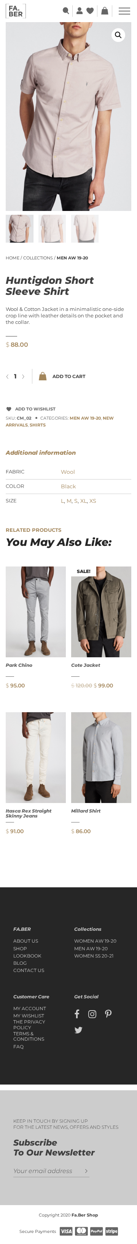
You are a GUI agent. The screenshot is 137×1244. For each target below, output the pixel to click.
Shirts (38, 425)
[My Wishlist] (90, 11)
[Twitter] (78, 1030)
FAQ (18, 1046)
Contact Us (28, 970)
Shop (20, 948)
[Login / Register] (79, 11)
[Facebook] (77, 1014)
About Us (25, 941)
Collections (38, 258)
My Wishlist (28, 1016)
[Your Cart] (104, 11)
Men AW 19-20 (72, 258)
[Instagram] (92, 1014)
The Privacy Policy (29, 1024)
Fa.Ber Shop (85, 1215)
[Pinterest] (108, 1014)
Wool (68, 471)
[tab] (50, 453)
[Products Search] (66, 11)
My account (29, 1008)
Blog (20, 963)
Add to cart (69, 376)
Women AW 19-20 (95, 941)
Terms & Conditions (28, 1036)
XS (92, 500)
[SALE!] (101, 611)
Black (68, 486)
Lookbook (27, 956)
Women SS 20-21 (93, 956)
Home (12, 258)
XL (83, 500)
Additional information (41, 452)
